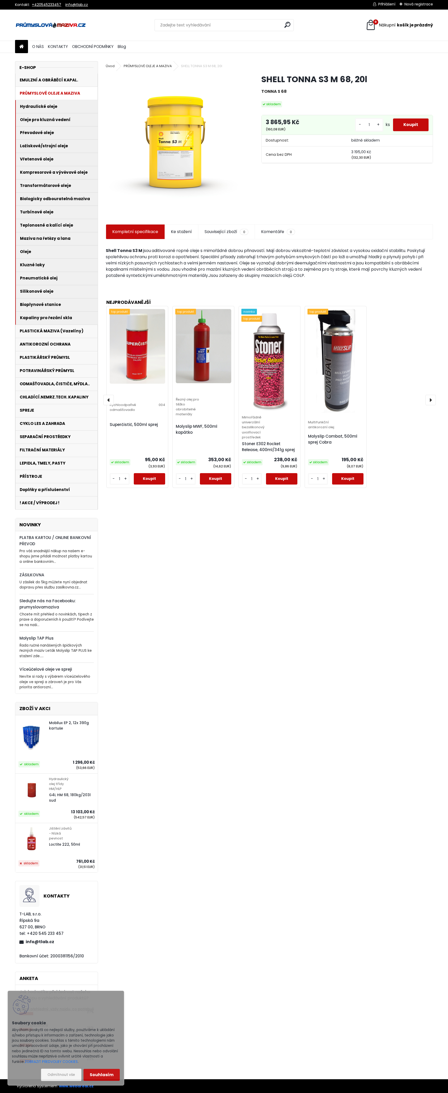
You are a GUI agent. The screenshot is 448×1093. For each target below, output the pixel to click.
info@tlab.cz (76, 4)
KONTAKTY (58, 46)
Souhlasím (102, 1075)
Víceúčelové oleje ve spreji (45, 669)
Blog (122, 46)
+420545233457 (46, 4)
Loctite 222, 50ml (64, 844)
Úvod (110, 66)
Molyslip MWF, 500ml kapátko (196, 429)
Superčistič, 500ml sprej (134, 424)
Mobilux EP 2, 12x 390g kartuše (69, 725)
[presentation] (108, 400)
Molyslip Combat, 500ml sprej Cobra (332, 439)
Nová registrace (418, 4)
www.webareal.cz (76, 1086)
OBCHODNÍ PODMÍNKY (93, 46)
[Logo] (50, 25)
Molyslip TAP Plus (36, 638)
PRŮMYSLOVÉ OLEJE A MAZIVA (148, 66)
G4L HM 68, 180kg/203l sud (70, 798)
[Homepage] (21, 47)
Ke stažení (181, 232)
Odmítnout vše (61, 1074)
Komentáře (276, 232)
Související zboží (225, 232)
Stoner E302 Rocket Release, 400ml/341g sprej (268, 446)
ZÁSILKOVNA (31, 575)
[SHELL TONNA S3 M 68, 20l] (175, 143)
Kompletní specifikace (135, 232)
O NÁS (38, 46)
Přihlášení (386, 4)
